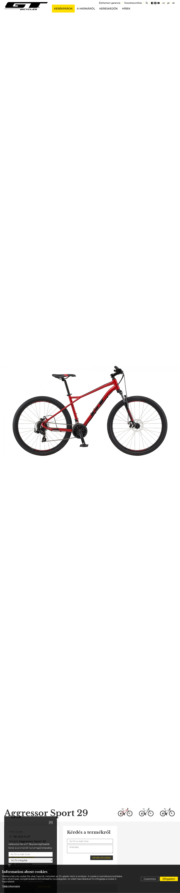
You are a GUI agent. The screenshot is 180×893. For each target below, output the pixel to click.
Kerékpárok (63, 8)
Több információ (11, 886)
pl (168, 3)
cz (163, 3)
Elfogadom (169, 878)
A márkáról (86, 8)
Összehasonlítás (133, 3)
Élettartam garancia (109, 3)
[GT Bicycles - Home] (26, 6)
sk (173, 3)
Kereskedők (108, 8)
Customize (150, 878)
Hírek (126, 8)
